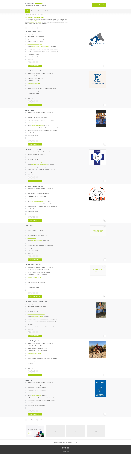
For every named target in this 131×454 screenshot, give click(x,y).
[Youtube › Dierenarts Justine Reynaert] (37, 62)
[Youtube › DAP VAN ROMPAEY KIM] (37, 293)
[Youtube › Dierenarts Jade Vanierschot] (37, 101)
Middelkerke (37, 345)
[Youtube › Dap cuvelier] (37, 256)
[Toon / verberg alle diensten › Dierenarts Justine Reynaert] (49, 51)
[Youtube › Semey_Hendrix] (37, 141)
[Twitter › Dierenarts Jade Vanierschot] (29, 101)
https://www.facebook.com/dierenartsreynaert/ (40, 46)
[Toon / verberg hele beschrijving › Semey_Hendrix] (49, 127)
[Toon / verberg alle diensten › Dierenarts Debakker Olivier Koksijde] (49, 321)
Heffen (34, 385)
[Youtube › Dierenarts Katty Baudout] (37, 371)
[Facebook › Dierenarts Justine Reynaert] (31, 62)
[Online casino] (36, 431)
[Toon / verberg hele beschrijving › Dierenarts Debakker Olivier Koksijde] (49, 319)
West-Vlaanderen (31, 36)
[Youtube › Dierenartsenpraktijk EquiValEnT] (37, 217)
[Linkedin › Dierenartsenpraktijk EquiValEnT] (34, 217)
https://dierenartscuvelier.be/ (37, 240)
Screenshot (53, 46)
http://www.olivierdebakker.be (37, 316)
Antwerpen (30, 230)
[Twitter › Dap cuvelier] (29, 256)
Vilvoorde (37, 115)
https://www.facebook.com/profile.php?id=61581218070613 (43, 85)
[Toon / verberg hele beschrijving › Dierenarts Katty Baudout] (49, 358)
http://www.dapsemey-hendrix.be (37, 125)
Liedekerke (37, 154)
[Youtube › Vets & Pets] (37, 411)
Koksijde (37, 306)
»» (41, 28)
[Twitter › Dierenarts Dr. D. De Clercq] (29, 177)
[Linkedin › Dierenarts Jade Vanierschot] (34, 101)
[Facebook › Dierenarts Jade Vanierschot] (31, 101)
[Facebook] (65, 448)
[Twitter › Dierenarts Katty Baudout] (29, 371)
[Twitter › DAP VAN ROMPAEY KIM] (29, 293)
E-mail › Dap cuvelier (32, 238)
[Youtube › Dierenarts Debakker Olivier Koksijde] (37, 332)
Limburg (29, 75)
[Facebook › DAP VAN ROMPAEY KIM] (31, 293)
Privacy (68, 451)
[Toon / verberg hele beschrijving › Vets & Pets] (49, 397)
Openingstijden (31, 324)
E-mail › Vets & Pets (32, 392)
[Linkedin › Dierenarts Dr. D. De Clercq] (34, 177)
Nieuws (33, 10)
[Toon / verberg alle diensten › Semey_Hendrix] (49, 130)
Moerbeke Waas (38, 269)
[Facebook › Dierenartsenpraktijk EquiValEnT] (31, 217)
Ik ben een (99, 4)
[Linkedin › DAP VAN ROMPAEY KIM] (34, 293)
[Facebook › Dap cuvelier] (31, 256)
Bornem (34, 230)
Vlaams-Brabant (31, 115)
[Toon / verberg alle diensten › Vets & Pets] (49, 400)
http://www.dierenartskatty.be (37, 355)
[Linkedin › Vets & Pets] (34, 411)
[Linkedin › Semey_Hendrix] (34, 141)
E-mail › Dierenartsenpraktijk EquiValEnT (36, 198)
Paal (33, 75)
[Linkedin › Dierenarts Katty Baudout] (34, 371)
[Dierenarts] (27, 11)
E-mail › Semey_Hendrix (32, 122)
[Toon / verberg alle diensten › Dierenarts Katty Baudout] (49, 361)
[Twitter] (63, 448)
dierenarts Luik (34, 20)
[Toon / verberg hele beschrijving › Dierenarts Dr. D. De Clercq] (49, 167)
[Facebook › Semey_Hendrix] (31, 141)
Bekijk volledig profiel (34, 65)
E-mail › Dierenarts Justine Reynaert (35, 44)
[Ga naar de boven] (105, 66)
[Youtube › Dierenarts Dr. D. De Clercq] (37, 177)
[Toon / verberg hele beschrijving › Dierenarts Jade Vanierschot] (49, 88)
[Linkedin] (68, 448)
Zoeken (40, 10)
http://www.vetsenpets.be (36, 395)
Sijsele (36, 36)
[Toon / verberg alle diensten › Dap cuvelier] (49, 245)
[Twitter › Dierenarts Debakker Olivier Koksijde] (29, 332)
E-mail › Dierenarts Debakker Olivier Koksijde (36, 314)
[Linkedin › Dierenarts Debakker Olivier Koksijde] (34, 332)
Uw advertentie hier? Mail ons (55, 431)
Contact (47, 10)
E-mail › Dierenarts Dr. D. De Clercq (35, 162)
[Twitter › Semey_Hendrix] (29, 141)
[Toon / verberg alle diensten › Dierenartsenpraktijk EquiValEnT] (49, 206)
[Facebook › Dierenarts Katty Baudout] (31, 371)
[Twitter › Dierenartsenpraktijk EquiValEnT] (29, 217)
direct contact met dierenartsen (35, 22)
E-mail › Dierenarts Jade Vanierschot (35, 83)
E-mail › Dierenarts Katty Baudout (34, 353)
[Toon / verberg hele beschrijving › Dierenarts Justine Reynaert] (49, 49)
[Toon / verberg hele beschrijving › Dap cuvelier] (49, 243)
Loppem (36, 191)
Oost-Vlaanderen (31, 269)
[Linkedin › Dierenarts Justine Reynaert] (34, 62)
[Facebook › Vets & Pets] (31, 411)
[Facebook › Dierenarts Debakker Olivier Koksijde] (31, 332)
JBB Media (64, 451)
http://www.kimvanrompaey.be (37, 279)
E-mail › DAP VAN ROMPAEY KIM (34, 277)
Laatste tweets (31, 326)
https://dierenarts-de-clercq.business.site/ (39, 164)
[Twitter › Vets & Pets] (29, 411)
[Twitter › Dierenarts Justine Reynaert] (29, 62)
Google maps (42, 36)
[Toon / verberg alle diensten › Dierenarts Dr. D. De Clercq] (49, 169)
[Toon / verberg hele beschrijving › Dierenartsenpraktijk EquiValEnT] (49, 204)
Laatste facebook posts (33, 56)
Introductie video (50, 326)
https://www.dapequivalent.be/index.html (39, 201)
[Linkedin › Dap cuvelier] (34, 256)
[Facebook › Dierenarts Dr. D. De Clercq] (31, 177)
